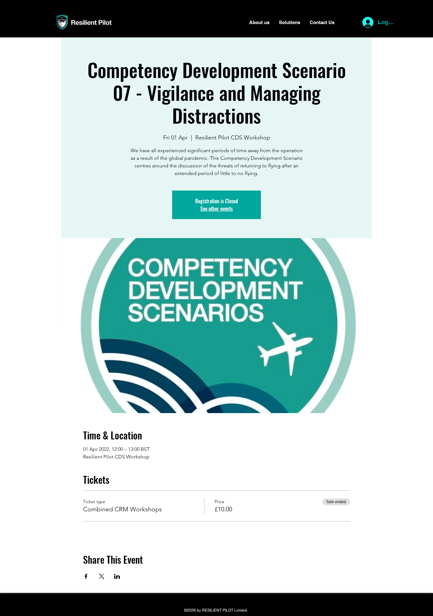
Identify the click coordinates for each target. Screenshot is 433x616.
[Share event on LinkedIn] (117, 576)
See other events (216, 208)
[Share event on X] (102, 576)
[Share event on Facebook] (86, 576)
